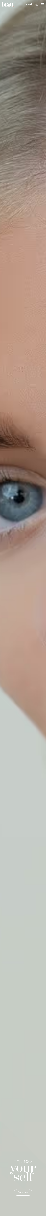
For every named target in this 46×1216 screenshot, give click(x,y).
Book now (23, 1192)
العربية (29, 4)
